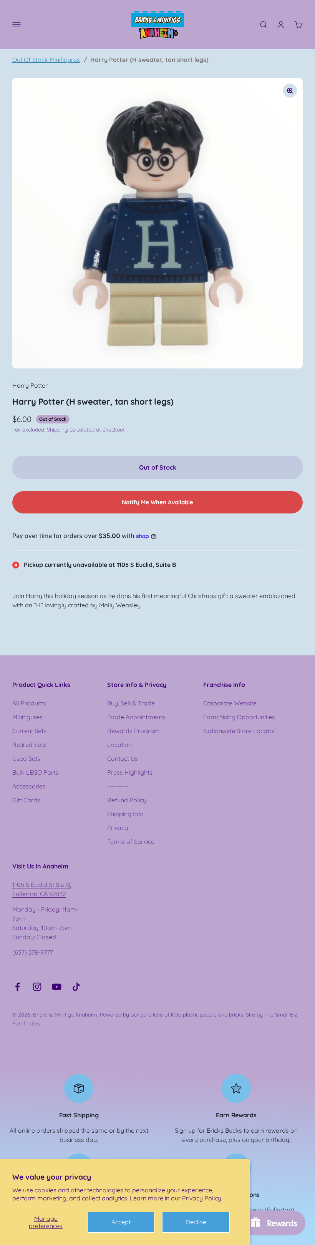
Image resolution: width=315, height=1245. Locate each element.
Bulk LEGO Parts (35, 772)
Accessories (29, 786)
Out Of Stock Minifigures (46, 59)
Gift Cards (26, 800)
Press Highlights (130, 772)
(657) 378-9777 (32, 952)
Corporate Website (230, 703)
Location (119, 744)
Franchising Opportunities (239, 717)
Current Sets (29, 731)
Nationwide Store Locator (239, 731)
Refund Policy (126, 800)
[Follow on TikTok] (76, 987)
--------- (117, 786)
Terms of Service (130, 841)
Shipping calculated (70, 429)
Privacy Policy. (202, 1198)
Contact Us (122, 758)
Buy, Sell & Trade (131, 703)
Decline (196, 1222)
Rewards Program (133, 731)
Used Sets (26, 758)
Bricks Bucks (224, 1130)
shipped (68, 1130)
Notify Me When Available (157, 502)
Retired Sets (29, 744)
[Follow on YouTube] (56, 987)
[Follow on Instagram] (37, 987)
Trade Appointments (136, 717)
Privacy (117, 828)
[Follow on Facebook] (17, 987)
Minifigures (27, 717)
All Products (29, 703)
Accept (121, 1222)
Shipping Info (125, 814)
